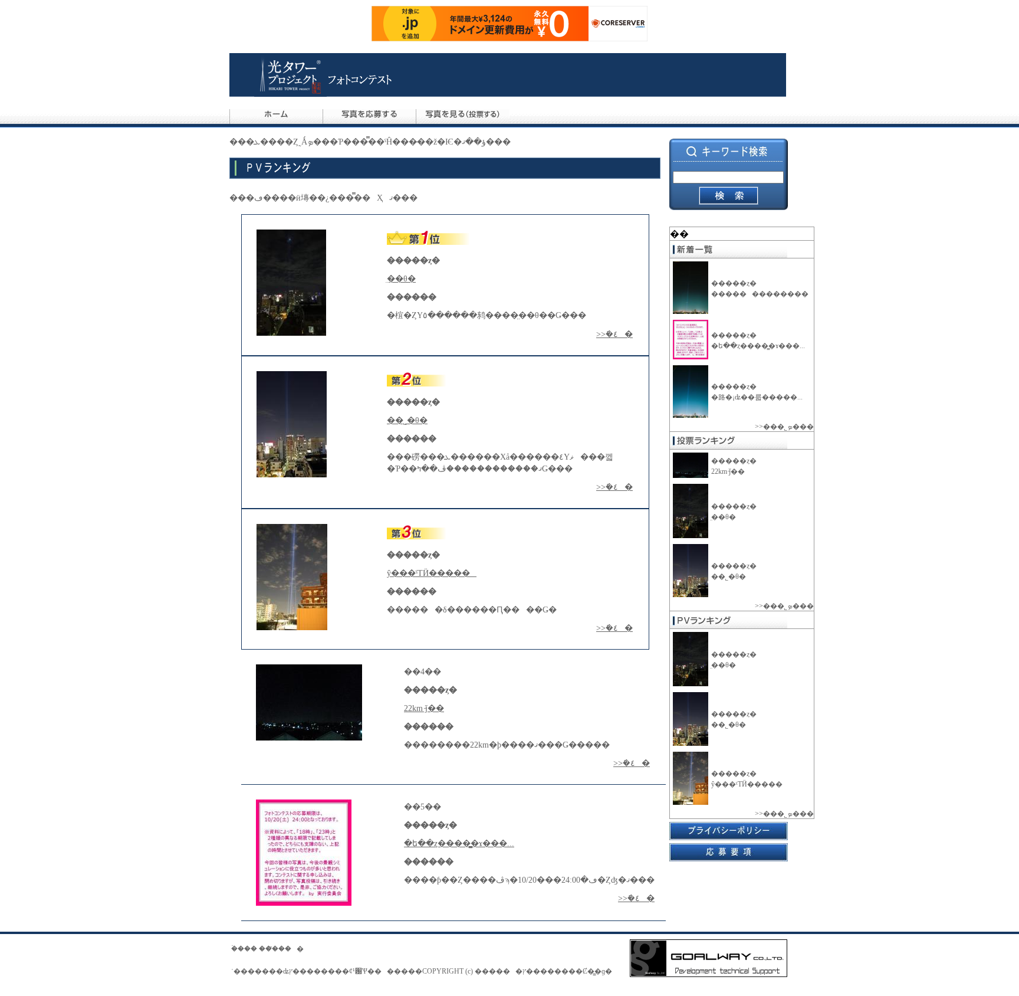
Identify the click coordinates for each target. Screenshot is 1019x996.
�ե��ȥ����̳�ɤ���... (758, 346)
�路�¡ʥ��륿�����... (757, 397)
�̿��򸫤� (288, 949)
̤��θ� (723, 517)
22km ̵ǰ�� (728, 471)
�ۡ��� (244, 949)
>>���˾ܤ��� (784, 426)
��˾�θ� (728, 576)
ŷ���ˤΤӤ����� (749, 784)
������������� (762, 294)
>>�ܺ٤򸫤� (614, 334)
